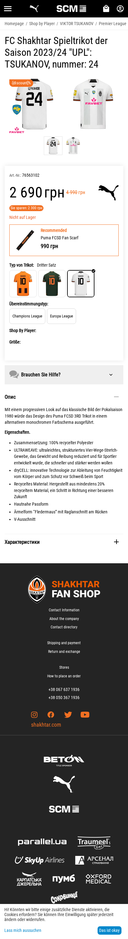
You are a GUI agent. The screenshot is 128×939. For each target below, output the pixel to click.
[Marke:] (108, 193)
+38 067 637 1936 (64, 689)
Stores (64, 667)
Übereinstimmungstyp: (28, 303)
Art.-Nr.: (15, 175)
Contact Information (64, 610)
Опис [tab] (10, 397)
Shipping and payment (64, 643)
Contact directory (64, 627)
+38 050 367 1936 (64, 697)
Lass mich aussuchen (22, 930)
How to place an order (64, 676)
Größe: (15, 341)
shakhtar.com (46, 724)
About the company (64, 619)
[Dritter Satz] (80, 283)
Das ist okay (109, 930)
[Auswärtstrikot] (52, 283)
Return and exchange (64, 651)
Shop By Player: (22, 330)
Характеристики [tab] (22, 542)
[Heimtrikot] (23, 283)
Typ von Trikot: (21, 265)
